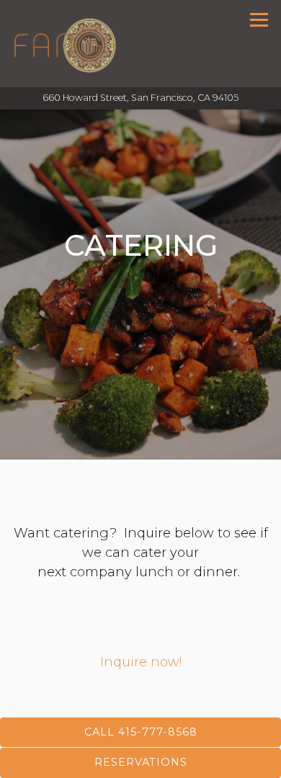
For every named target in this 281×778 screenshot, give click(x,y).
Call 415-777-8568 (140, 731)
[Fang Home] (65, 43)
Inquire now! (141, 662)
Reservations (140, 762)
